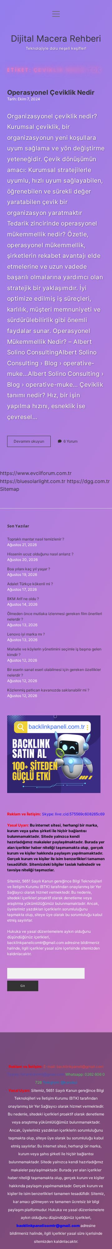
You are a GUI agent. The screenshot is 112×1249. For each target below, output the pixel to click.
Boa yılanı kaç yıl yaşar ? (28, 569)
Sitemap (9, 489)
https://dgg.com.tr (88, 481)
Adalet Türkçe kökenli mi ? (30, 583)
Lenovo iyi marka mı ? (26, 634)
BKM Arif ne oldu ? (23, 598)
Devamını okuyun (32, 443)
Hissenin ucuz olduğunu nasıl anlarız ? (40, 554)
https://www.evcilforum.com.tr (36, 473)
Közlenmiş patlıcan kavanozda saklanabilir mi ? (48, 690)
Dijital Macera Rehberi (56, 38)
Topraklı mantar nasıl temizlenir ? (35, 539)
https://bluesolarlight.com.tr (32, 481)
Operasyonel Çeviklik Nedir (51, 92)
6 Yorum (70, 441)
